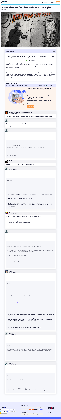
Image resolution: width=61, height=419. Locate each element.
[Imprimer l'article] (54, 51)
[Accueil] (4, 2)
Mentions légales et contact (45, 418)
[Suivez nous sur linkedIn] (28, 409)
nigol (10, 119)
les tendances (42, 55)
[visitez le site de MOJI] (51, 408)
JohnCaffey (11, 160)
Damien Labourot (10, 50)
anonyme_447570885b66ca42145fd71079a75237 (20, 112)
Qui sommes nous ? (25, 407)
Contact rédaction (32, 407)
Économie (4, 409)
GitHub (37, 409)
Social (11, 411)
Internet (2, 411)
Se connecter (52, 85)
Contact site (38, 407)
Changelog (41, 414)
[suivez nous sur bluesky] (22, 409)
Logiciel (5, 411)
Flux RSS (32, 409)
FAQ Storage (36, 414)
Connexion (53, 2)
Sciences (14, 411)
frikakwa (11, 271)
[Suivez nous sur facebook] (26, 409)
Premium (58, 2)
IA (14, 409)
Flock (8, 409)
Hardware (11, 409)
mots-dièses (43, 56)
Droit (1, 409)
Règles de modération (29, 414)
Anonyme (11, 129)
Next (8, 411)
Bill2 (10, 212)
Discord (41, 409)
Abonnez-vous (30, 106)
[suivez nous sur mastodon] (24, 409)
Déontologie (23, 414)
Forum (43, 407)
